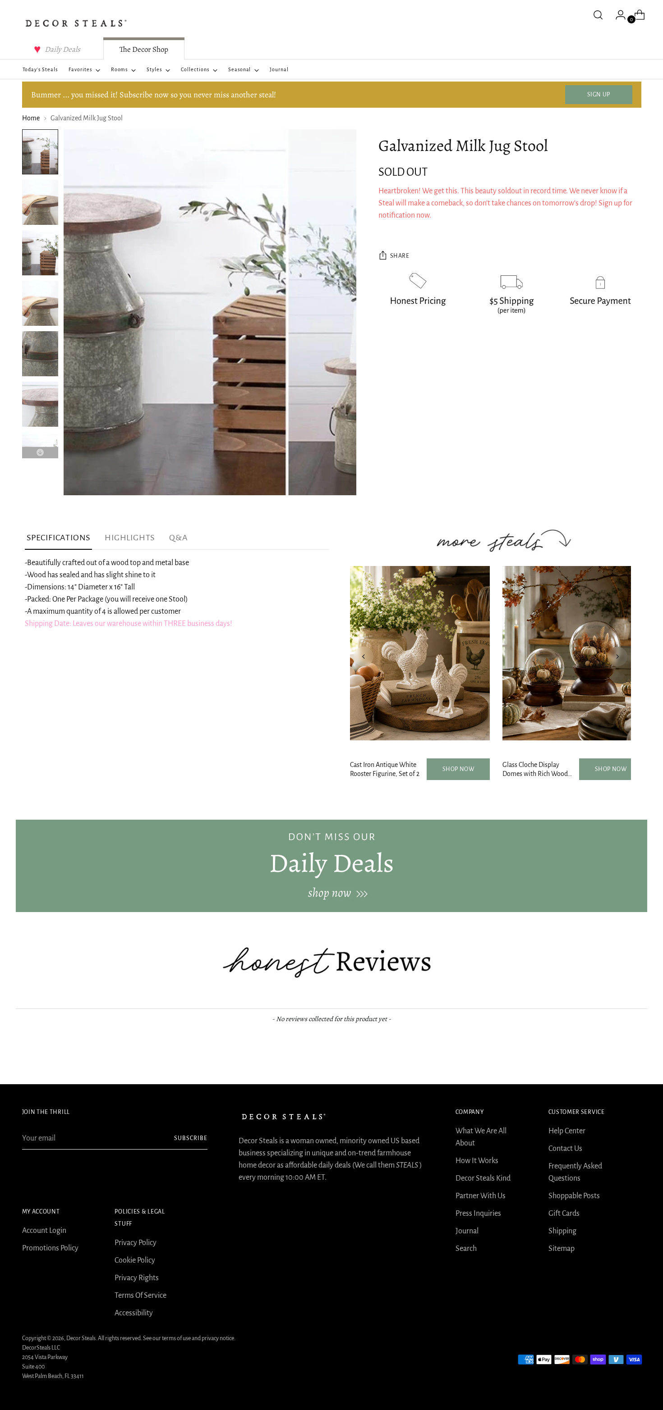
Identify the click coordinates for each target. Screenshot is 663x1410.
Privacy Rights (137, 1278)
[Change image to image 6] (40, 404)
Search (466, 1249)
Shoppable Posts (574, 1196)
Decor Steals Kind (483, 1178)
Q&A (178, 537)
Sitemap (561, 1249)
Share (400, 256)
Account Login (44, 1231)
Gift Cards (564, 1213)
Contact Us (565, 1149)
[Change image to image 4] (40, 303)
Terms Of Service (140, 1295)
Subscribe (190, 1138)
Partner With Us (481, 1196)
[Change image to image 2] (40, 202)
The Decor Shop (144, 49)
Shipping (562, 1231)
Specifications (58, 537)
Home (31, 118)
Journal (467, 1231)
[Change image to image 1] (40, 151)
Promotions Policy (50, 1248)
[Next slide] (617, 656)
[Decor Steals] (76, 23)
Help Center (566, 1131)
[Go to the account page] (617, 15)
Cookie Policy (135, 1260)
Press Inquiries (478, 1213)
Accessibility (134, 1313)
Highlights (130, 537)
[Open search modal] (598, 15)
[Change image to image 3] (40, 252)
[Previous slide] (363, 656)
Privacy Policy (136, 1243)
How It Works (477, 1161)
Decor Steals (81, 1338)
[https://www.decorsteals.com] (331, 866)
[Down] (40, 452)
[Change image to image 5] (40, 353)
